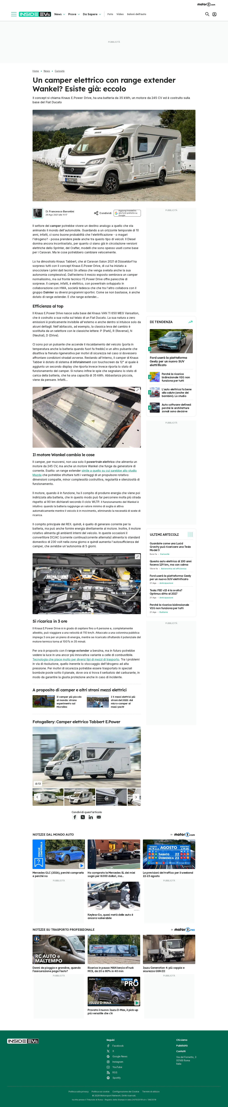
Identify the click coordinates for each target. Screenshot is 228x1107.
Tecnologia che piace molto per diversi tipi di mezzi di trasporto (76, 659)
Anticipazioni (166, 583)
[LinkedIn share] (91, 817)
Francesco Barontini (61, 211)
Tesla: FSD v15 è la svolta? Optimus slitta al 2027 (166, 592)
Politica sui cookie (100, 1091)
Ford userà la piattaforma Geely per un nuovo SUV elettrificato (170, 577)
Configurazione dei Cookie (125, 1091)
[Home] (35, 14)
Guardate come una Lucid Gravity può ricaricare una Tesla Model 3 (170, 547)
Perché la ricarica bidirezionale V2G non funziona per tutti (169, 606)
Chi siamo (181, 1039)
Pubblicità (181, 1045)
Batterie (164, 612)
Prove (72, 14)
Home (36, 71)
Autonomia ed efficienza (173, 568)
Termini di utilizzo (151, 1091)
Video (120, 14)
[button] (37, 797)
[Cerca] (207, 14)
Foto (110, 14)
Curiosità (59, 71)
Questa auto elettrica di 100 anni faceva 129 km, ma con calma (171, 563)
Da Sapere (90, 14)
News (58, 14)
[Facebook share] (75, 817)
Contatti (180, 1051)
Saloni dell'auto (136, 14)
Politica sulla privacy (79, 1091)
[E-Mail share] (99, 817)
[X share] (83, 817)
